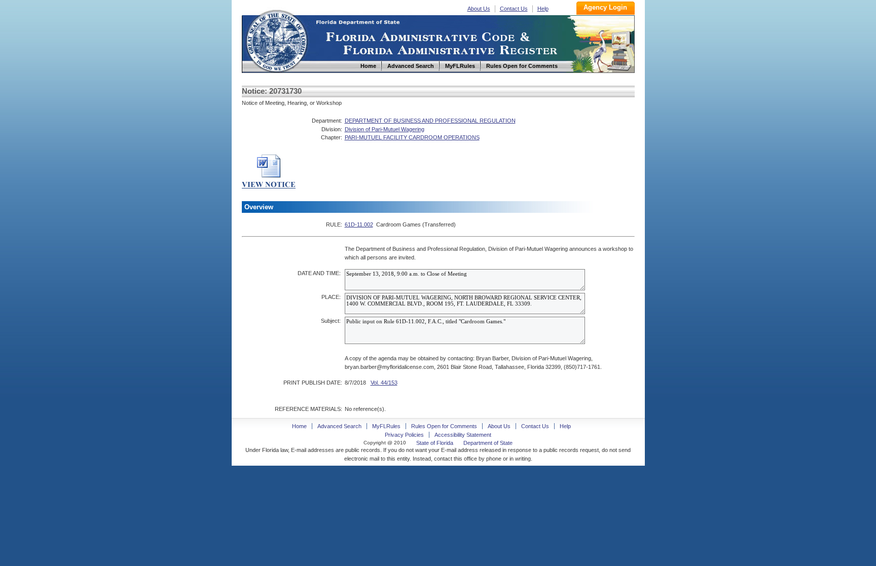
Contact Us (514, 9)
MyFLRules (386, 426)
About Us (478, 9)
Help (543, 9)
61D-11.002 (359, 224)
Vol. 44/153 (384, 383)
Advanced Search (339, 426)
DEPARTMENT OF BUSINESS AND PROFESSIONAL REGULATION (430, 121)
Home (276, 40)
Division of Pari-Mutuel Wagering (384, 129)
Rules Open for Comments (444, 426)
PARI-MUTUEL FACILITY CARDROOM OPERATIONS (412, 137)
